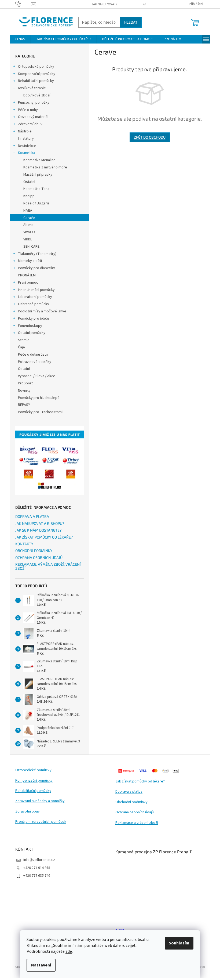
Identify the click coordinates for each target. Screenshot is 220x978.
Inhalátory (26, 138)
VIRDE (27, 239)
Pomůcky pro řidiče (33, 318)
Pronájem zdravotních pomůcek (40, 821)
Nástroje (25, 131)
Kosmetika (26, 153)
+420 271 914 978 (36, 868)
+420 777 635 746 (36, 875)
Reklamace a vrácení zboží (136, 822)
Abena (28, 225)
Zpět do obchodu (150, 137)
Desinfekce (27, 146)
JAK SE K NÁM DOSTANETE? (38, 530)
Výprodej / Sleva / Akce (36, 376)
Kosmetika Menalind (39, 160)
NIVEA (27, 210)
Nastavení (41, 965)
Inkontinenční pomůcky (36, 290)
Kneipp (29, 196)
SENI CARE (31, 246)
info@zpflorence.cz (39, 859)
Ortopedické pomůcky (36, 66)
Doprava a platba (128, 791)
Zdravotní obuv (30, 124)
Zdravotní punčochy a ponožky (40, 801)
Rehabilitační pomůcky (36, 81)
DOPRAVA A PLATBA (32, 516)
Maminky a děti (30, 261)
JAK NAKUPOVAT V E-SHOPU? (39, 523)
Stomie (24, 340)
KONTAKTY (24, 544)
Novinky (24, 390)
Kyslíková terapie (32, 88)
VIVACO (29, 232)
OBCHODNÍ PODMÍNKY (33, 550)
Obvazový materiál (33, 117)
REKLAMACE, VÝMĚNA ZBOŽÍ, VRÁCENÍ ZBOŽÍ (48, 566)
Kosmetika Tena (36, 189)
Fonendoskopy (30, 326)
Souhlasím (179, 943)
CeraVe (29, 218)
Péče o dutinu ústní (33, 354)
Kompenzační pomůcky (36, 74)
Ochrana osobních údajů (134, 812)
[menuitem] (20, 39)
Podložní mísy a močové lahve (42, 311)
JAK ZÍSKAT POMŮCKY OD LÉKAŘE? (44, 537)
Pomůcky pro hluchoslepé (39, 397)
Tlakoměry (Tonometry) (37, 254)
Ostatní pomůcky (31, 332)
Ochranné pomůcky (33, 304)
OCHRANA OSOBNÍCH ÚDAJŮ (39, 557)
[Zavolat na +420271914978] (23, 4)
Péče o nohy (28, 110)
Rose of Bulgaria (36, 203)
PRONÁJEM (27, 275)
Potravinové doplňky (34, 362)
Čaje (21, 347)
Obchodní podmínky (131, 802)
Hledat (130, 22)
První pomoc (28, 282)
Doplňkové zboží (36, 95)
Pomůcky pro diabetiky (36, 268)
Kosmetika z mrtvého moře (45, 167)
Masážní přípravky (37, 174)
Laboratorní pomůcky (35, 296)
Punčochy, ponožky (33, 102)
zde (68, 951)
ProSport (25, 383)
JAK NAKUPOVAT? (104, 4)
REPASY (24, 404)
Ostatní (29, 182)
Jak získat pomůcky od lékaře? (140, 781)
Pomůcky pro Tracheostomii (40, 412)
